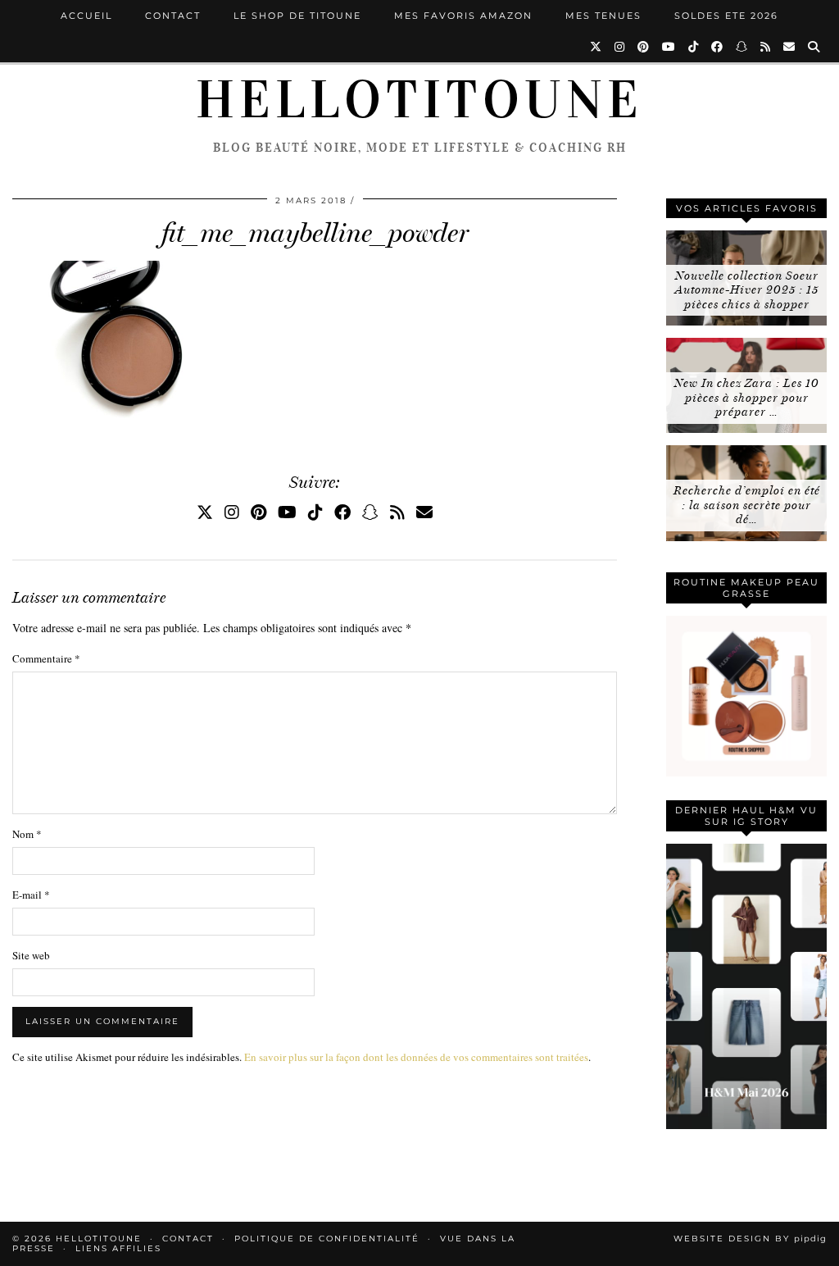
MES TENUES (603, 15)
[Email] (789, 46)
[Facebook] (717, 46)
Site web (31, 955)
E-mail (31, 894)
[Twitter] (596, 46)
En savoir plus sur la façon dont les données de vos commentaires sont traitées (416, 1057)
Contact (173, 15)
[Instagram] (620, 46)
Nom (27, 834)
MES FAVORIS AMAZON (463, 15)
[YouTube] (669, 46)
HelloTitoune (419, 100)
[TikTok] (694, 46)
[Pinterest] (644, 46)
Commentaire (46, 658)
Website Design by (750, 1238)
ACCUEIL (86, 15)
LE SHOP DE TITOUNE (297, 15)
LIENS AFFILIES (118, 1248)
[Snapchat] (742, 46)
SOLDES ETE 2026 (726, 15)
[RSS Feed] (766, 46)
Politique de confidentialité (327, 1238)
